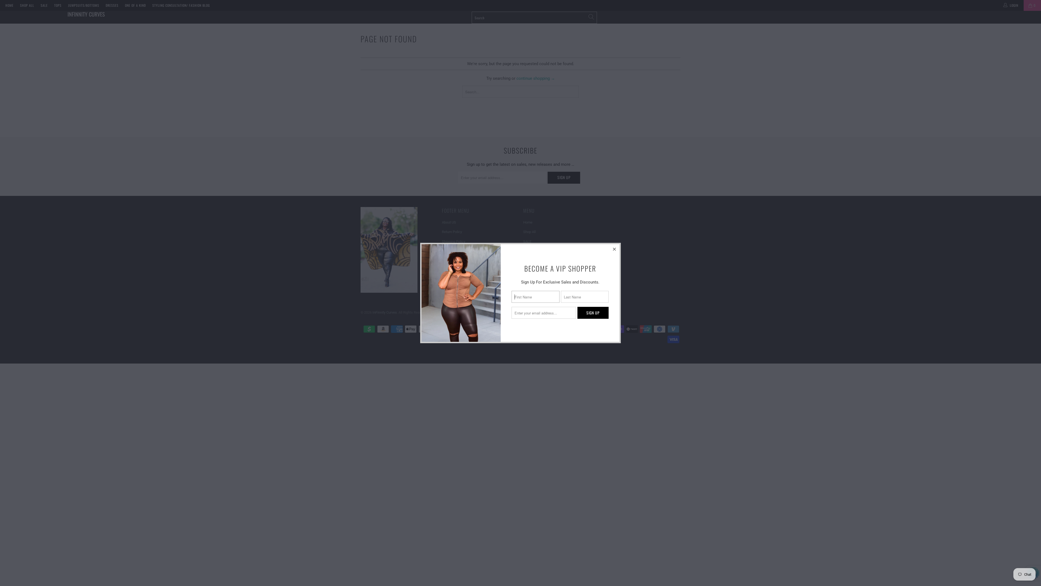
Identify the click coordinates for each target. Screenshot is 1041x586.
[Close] (614, 249)
